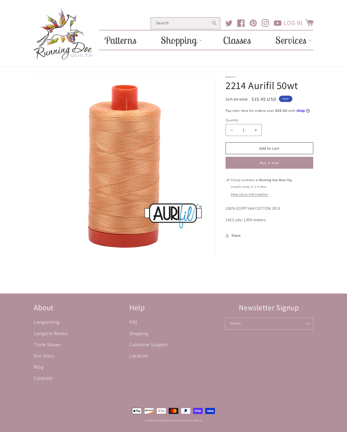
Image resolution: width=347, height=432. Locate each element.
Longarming (47, 322)
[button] (180, 40)
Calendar (43, 378)
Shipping (138, 333)
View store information (249, 194)
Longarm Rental (51, 333)
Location (138, 356)
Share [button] (236, 235)
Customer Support (148, 344)
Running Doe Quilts (165, 420)
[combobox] (185, 23)
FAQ (133, 322)
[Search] (214, 23)
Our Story (44, 356)
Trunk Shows (47, 344)
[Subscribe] (307, 324)
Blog (38, 367)
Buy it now (269, 162)
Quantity (232, 120)
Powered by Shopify (190, 420)
